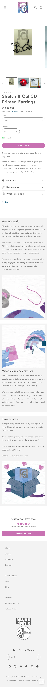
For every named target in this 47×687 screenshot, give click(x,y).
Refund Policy (11, 609)
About (7, 548)
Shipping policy (37, 681)
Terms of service (24, 681)
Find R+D (9, 559)
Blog (7, 587)
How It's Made (11, 575)
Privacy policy (11, 681)
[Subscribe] (37, 657)
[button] (5, 7)
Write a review (23, 533)
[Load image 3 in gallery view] (35, 83)
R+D (13, 677)
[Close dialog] (44, 335)
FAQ (7, 581)
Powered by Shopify (22, 677)
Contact (8, 565)
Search (8, 554)
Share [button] (7, 202)
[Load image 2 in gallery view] (23, 83)
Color (4, 115)
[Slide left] (3, 83)
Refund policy (36, 677)
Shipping (15, 111)
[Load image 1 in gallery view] (11, 83)
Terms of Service (12, 603)
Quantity (5, 126)
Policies (8, 597)
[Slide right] (44, 83)
